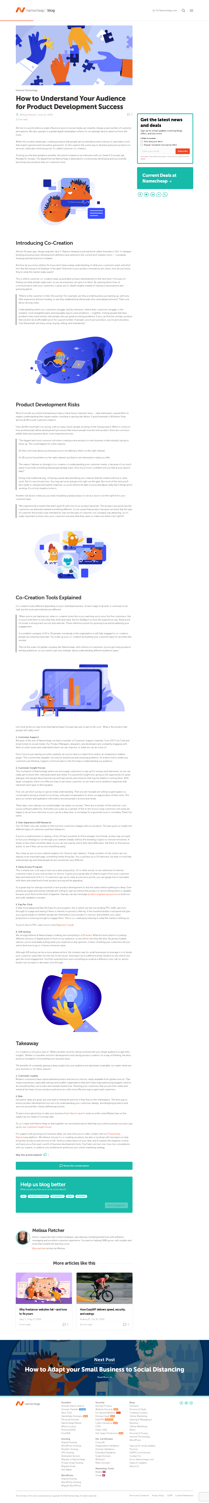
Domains (134, 1406)
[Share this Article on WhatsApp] (165, 194)
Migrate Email (68, 1466)
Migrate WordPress (71, 1485)
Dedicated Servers (70, 1456)
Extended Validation (105, 1452)
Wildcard (99, 1459)
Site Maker (66, 1469)
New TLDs (66, 1413)
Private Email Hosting (72, 1463)
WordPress (135, 1440)
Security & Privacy (139, 1433)
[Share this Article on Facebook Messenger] (159, 194)
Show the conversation (76, 1165)
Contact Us (135, 1456)
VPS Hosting (67, 1452)
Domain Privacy (103, 1406)
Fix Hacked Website (107, 1413)
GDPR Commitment (140, 1452)
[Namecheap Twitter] (186, 1403)
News (132, 1430)
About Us (134, 1466)
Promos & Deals (138, 1409)
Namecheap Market (71, 1423)
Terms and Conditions (139, 1496)
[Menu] (191, 10)
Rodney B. (85, 1319)
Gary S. (22, 1319)
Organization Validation (107, 1446)
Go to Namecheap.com (142, 1459)
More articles (39, 1248)
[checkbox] (141, 141)
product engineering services (103, 894)
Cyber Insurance (106, 1423)
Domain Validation (104, 1449)
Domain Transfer (73, 1409)
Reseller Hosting (69, 1449)
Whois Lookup (68, 1426)
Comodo (100, 1442)
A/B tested (86, 935)
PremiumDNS (68, 1430)
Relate (100, 1472)
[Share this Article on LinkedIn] (153, 194)
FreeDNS (66, 1433)
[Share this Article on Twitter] (146, 194)
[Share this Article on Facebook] (140, 194)
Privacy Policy (158, 1496)
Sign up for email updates (142, 1446)
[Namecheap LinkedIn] (191, 1403)
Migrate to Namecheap (73, 1459)
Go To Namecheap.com (164, 10)
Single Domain (102, 1456)
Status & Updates (138, 1463)
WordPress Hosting (71, 1446)
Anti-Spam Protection (109, 1433)
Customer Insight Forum (39, 1127)
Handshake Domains (74, 1416)
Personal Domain (70, 1419)
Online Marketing (138, 1416)
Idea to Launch (77, 1113)
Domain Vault (104, 1416)
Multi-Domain (102, 1463)
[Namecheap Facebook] (181, 1403)
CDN (98, 1426)
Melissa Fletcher (28, 115)
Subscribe (183, 151)
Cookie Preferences (184, 1496)
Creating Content (138, 1413)
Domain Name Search (72, 1406)
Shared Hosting (69, 1442)
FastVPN (104, 1419)
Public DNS (101, 1430)
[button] (183, 10)
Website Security (106, 1409)
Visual (99, 1475)
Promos (134, 1449)
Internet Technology (26, 90)
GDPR (142, 159)
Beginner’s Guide (65, 925)
